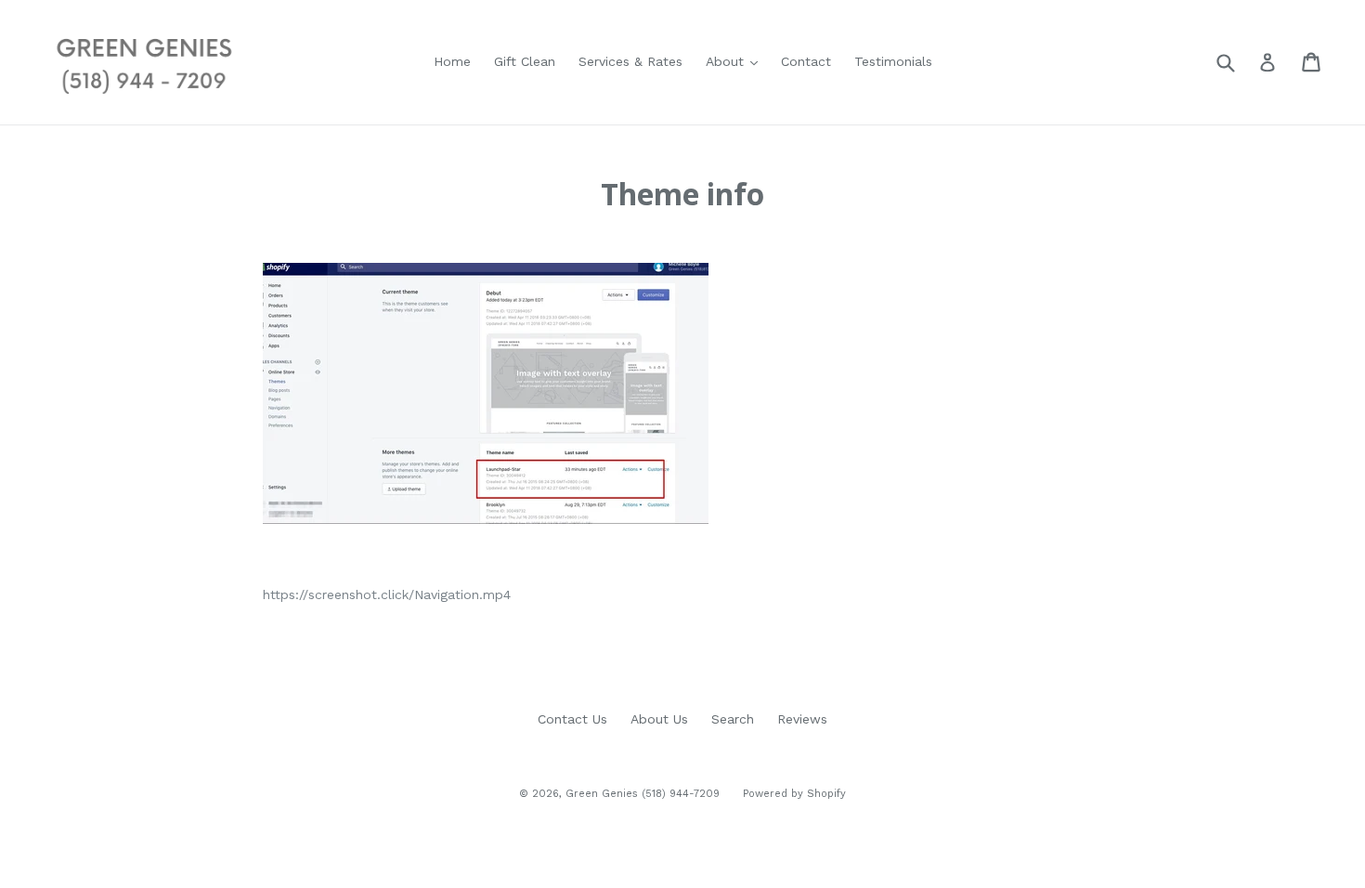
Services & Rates (630, 61)
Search (732, 719)
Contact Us (572, 719)
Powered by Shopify (794, 794)
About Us (659, 719)
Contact (806, 61)
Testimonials (893, 61)
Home (452, 61)
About (727, 61)
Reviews (802, 719)
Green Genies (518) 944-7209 (643, 794)
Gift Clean (524, 61)
